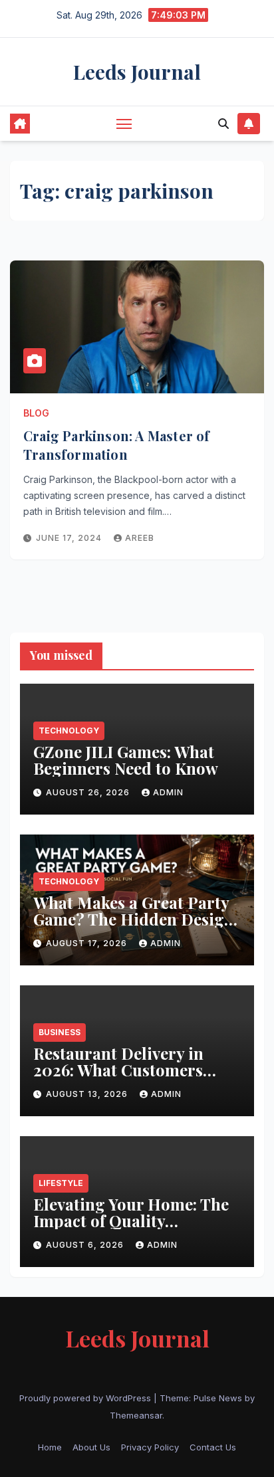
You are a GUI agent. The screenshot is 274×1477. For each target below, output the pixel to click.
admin (168, 792)
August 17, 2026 (88, 943)
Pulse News (218, 1398)
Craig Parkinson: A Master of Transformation (116, 445)
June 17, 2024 (70, 538)
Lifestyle (61, 1183)
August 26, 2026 (89, 792)
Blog (36, 413)
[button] (223, 123)
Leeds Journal (137, 71)
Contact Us (213, 1447)
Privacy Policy (150, 1447)
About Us (91, 1447)
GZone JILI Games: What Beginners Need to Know (127, 760)
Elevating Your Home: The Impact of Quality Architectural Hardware (131, 1220)
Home (50, 1447)
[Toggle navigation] (124, 123)
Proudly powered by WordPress (86, 1398)
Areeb (139, 538)
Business (59, 1032)
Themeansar (136, 1415)
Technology (69, 731)
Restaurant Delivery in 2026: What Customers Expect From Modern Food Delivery (135, 1078)
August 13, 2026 (88, 1094)
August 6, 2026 (86, 1245)
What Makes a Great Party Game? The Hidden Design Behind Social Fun (133, 919)
